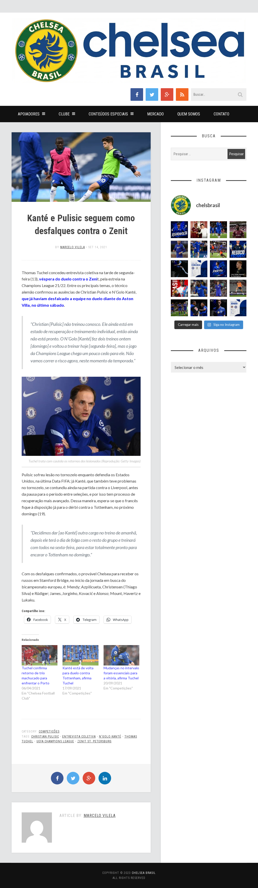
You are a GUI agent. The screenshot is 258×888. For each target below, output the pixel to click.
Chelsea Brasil (144, 873)
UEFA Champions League (55, 741)
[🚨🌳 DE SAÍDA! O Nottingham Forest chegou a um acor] (238, 288)
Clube (64, 114)
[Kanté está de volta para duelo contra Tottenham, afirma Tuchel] (80, 655)
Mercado (155, 114)
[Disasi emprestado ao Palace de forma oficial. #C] (179, 288)
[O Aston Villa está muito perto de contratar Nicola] (199, 288)
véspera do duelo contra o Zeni (68, 278)
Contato (221, 114)
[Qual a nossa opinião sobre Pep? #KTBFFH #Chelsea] (179, 249)
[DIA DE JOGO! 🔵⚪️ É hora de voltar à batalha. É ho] (238, 307)
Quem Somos (188, 114)
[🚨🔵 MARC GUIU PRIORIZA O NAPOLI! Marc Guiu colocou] (218, 268)
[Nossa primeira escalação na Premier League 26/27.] (218, 307)
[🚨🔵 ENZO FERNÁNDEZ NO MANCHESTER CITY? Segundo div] (218, 288)
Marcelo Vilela (72, 247)
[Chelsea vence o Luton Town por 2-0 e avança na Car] (218, 249)
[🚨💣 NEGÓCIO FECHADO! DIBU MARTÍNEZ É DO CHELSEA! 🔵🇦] (238, 249)
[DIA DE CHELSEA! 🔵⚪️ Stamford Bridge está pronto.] (199, 268)
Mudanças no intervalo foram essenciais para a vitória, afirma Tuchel (121, 673)
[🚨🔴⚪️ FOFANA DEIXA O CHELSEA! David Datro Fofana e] (238, 229)
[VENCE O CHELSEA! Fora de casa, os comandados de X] (179, 307)
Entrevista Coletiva (79, 736)
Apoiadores (29, 114)
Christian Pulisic (45, 736)
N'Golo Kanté (110, 736)
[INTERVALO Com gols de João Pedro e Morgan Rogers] (199, 307)
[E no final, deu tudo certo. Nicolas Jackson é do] (199, 229)
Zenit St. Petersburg (94, 741)
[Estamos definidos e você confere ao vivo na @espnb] (179, 268)
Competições (49, 731)
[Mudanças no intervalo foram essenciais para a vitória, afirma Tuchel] (122, 655)
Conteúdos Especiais (108, 114)
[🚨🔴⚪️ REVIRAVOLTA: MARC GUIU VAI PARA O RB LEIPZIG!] (179, 229)
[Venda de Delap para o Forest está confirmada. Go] (238, 268)
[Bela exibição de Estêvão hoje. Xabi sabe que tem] (218, 229)
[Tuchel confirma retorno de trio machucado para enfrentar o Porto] (40, 655)
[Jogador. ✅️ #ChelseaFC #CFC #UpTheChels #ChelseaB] (199, 249)
